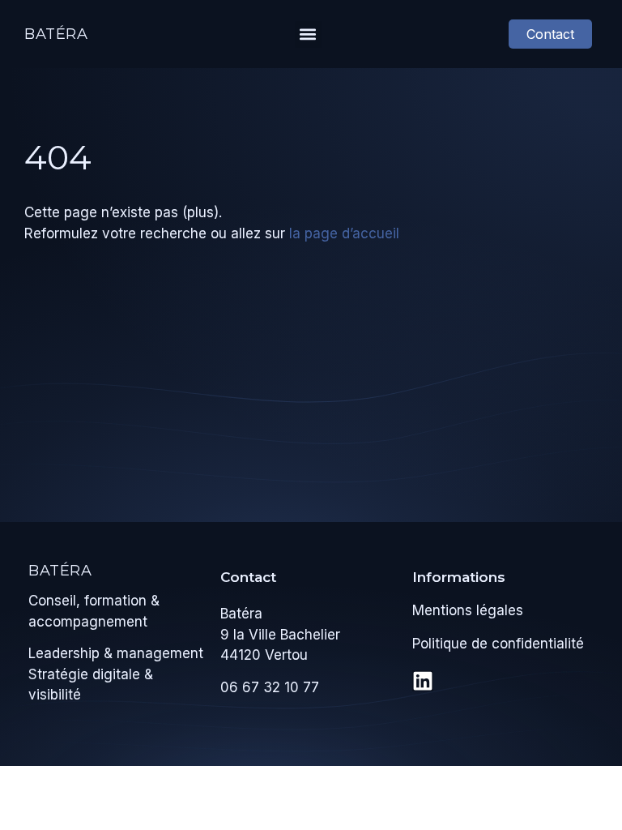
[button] (308, 34)
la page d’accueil (344, 233)
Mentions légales (467, 610)
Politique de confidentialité (498, 643)
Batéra (56, 34)
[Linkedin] (422, 680)
